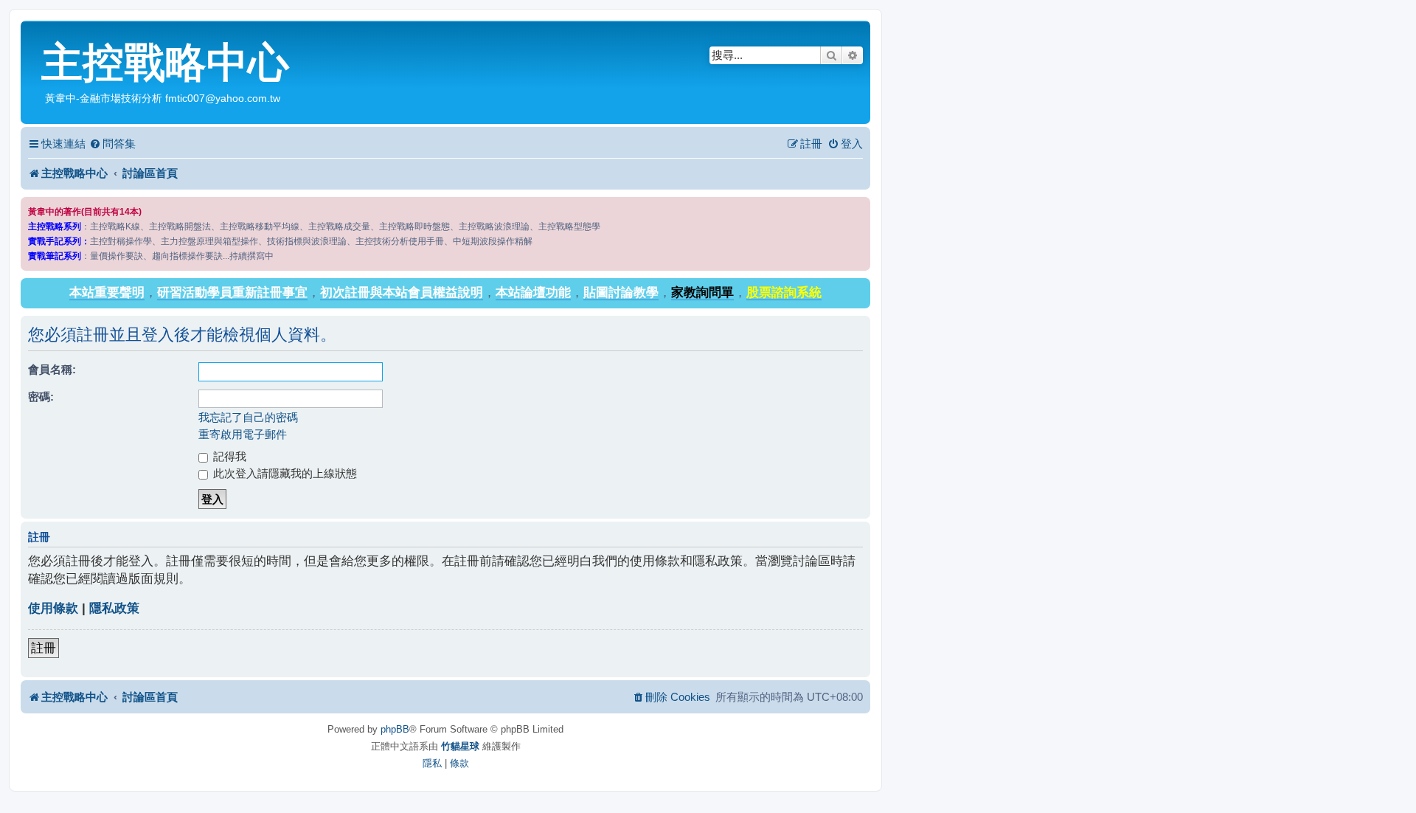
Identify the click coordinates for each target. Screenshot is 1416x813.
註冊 (43, 648)
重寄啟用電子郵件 (242, 434)
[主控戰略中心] (32, 34)
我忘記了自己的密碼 (248, 417)
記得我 (228, 456)
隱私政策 (114, 608)
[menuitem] (112, 143)
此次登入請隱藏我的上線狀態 (283, 473)
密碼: (41, 396)
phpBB (395, 729)
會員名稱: (52, 369)
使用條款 (53, 608)
